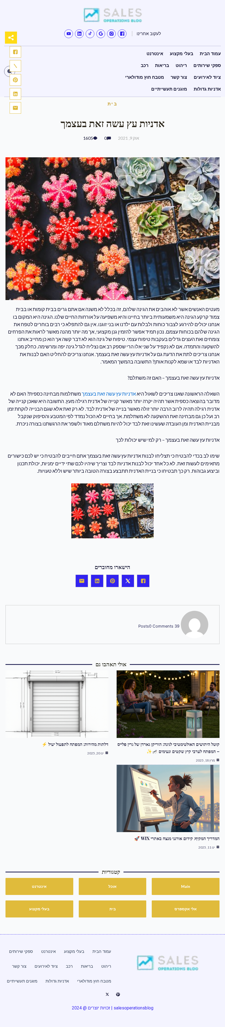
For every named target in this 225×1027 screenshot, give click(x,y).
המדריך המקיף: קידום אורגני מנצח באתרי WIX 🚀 (177, 838)
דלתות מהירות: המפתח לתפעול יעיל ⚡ (75, 744)
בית (112, 103)
